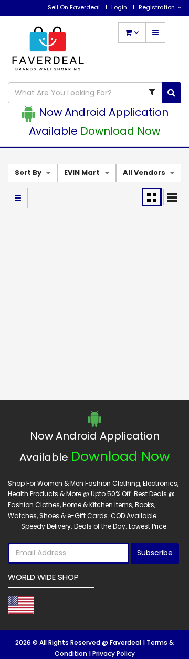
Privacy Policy (113, 653)
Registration (157, 7)
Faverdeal (126, 642)
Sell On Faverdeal (74, 7)
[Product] (151, 93)
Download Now (120, 131)
